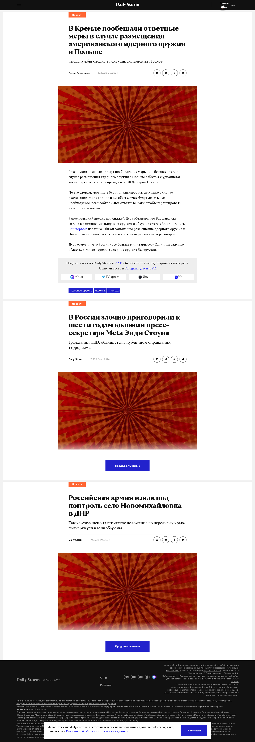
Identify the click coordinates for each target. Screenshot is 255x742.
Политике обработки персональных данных (97, 731)
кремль (100, 290)
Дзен (144, 268)
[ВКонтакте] (140, 677)
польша (114, 290)
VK (153, 268)
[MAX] (154, 677)
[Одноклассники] (147, 677)
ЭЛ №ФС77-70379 (212, 670)
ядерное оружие (80, 290)
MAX (118, 263)
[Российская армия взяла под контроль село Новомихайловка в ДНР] (157, 539)
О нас (103, 677)
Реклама (106, 685)
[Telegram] (126, 677)
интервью (79, 229)
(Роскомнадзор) (173, 670)
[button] (19, 6)
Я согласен (194, 730)
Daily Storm (127, 5)
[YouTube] (133, 677)
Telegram (132, 268)
